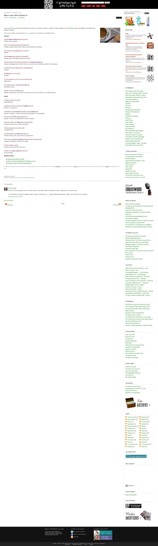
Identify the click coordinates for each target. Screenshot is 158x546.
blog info (144, 419)
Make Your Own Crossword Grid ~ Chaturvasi (137, 276)
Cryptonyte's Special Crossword (133, 259)
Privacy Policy (77, 544)
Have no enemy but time (131, 173)
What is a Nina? (129, 310)
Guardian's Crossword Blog (132, 347)
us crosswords (145, 444)
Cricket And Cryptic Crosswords (133, 134)
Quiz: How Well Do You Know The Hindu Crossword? (139, 250)
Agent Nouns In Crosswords (132, 132)
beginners (13, 17)
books (129, 421)
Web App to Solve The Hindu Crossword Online (137, 240)
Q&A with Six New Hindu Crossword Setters (137, 242)
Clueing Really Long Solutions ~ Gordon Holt (137, 293)
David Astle (128, 343)
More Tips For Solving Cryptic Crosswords (136, 93)
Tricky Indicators (129, 165)
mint (128, 435)
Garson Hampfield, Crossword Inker (134, 222)
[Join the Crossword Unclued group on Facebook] (148, 26)
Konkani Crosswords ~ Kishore (133, 289)
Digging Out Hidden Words (132, 101)
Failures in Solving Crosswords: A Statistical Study (138, 325)
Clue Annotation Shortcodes (132, 141)
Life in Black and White (131, 218)
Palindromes (128, 169)
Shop (98, 6)
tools (128, 442)
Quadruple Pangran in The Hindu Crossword (137, 244)
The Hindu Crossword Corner (133, 386)
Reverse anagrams (130, 158)
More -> (139, 39)
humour (144, 430)
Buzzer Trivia (128, 252)
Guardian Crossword (130, 366)
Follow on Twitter (79, 531)
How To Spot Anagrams (131, 99)
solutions (21, 17)
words (143, 446)
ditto (143, 426)
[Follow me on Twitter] (141, 26)
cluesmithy (130, 424)
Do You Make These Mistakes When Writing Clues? (139, 319)
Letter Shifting (129, 122)
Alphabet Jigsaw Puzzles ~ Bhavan (134, 285)
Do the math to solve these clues (134, 175)
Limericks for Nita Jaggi (131, 248)
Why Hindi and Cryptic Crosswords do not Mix (137, 304)
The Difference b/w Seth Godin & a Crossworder (138, 317)
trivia (143, 442)
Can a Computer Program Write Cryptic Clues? (137, 306)
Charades (127, 103)
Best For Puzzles (130, 336)
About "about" (129, 167)
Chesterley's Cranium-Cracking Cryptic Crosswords (138, 226)
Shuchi (13, 176)
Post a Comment (8, 200)
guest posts (130, 430)
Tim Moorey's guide (72, 28)
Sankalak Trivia (129, 257)
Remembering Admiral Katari (133, 238)
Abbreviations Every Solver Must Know (135, 97)
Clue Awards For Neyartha (132, 246)
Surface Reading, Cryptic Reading (134, 130)
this (24, 147)
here (53, 33)
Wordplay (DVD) (129, 208)
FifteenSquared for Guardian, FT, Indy (135, 388)
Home (83, 6)
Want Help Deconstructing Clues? (134, 145)
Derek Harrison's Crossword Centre (134, 345)
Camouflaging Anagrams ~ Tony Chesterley (136, 272)
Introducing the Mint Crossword (16, 159)
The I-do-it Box (129, 375)
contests (144, 424)
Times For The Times (131, 390)
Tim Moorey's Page (130, 355)
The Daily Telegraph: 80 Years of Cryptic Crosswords (139, 220)
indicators (130, 433)
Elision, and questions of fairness (134, 154)
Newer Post (115, 205)
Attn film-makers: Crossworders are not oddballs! (138, 224)
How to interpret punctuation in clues (135, 160)
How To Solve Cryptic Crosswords (134, 91)
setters (129, 437)
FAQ (94, 6)
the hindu (144, 439)
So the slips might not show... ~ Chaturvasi (136, 283)
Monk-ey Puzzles (130, 351)
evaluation (130, 428)
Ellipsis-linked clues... (131, 162)
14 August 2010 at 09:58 (15, 196)
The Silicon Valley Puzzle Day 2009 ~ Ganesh (137, 295)
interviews (144, 433)
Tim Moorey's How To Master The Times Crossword (139, 206)
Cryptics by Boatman (131, 341)
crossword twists (131, 426)
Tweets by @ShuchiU (131, 495)
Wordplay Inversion (130, 171)
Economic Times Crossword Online (134, 313)
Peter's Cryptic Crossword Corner (134, 353)
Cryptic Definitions (130, 126)
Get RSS (75, 536)
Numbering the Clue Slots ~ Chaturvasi (135, 278)
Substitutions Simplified (131, 116)
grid (143, 428)
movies (143, 435)
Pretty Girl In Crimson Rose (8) (133, 210)
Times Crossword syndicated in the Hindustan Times (22, 161)
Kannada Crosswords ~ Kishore (133, 287)
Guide (89, 6)
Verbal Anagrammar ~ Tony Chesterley (135, 274)
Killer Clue (128, 214)
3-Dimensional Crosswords (132, 323)
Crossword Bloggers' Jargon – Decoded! (136, 143)
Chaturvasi (10, 188)
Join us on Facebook (79, 534)
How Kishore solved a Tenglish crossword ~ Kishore (139, 291)
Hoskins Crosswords (130, 349)
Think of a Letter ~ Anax (131, 270)
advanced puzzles (132, 417)
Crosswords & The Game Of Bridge (134, 137)
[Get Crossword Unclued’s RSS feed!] (130, 26)
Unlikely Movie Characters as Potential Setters (137, 212)
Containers (128, 105)
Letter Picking (129, 120)
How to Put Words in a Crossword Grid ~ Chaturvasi (139, 280)
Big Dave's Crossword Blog (132, 392)
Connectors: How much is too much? (135, 177)
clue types (144, 421)
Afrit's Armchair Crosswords (132, 204)
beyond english (131, 419)
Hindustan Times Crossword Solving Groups (19, 163)
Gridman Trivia (129, 254)
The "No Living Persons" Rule (133, 321)
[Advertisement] (25, 23)
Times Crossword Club (131, 371)
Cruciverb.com (129, 338)
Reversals (128, 107)
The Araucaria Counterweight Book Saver (136, 216)
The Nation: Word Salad (131, 357)
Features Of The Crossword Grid (134, 139)
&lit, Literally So (129, 128)
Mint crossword (14, 28)
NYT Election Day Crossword (133, 315)
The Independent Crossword (132, 373)
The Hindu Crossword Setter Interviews (135, 236)
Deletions (127, 114)
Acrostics (127, 118)
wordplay (129, 446)
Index (103, 6)
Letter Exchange (129, 124)
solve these (130, 439)
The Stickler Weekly (130, 377)
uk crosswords (131, 444)
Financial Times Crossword (132, 369)
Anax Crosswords (130, 334)
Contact (67, 544)
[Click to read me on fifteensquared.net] (136, 458)
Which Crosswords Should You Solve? (135, 95)
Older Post (10, 205)
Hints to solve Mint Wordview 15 (15, 15)
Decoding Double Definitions (132, 110)
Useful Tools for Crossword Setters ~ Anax (136, 268)
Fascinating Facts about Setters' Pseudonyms (137, 308)
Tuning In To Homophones (132, 112)
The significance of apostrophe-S (134, 156)
